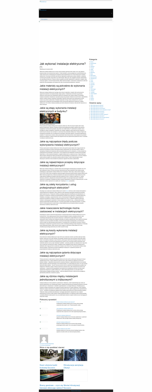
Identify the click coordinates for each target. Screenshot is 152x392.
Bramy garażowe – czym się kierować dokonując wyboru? (51, 386)
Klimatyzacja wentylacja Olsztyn (73, 366)
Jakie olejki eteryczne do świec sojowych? (99, 114)
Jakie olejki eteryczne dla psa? (96, 105)
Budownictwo (49, 58)
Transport (92, 90)
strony (67, 180)
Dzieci (91, 65)
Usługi (91, 96)
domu (67, 191)
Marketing (92, 72)
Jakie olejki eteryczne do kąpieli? (97, 113)
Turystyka (92, 92)
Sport (91, 87)
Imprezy (92, 71)
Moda (91, 74)
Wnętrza (92, 98)
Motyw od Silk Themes (76, 390)
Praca (91, 80)
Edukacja (92, 66)
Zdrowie (92, 99)
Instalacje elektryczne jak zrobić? (63, 328)
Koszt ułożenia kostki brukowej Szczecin (48, 366)
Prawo (91, 81)
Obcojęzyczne (93, 78)
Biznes (91, 61)
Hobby (91, 69)
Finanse (92, 68)
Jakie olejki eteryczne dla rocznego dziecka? (99, 117)
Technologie (93, 89)
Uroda (91, 95)
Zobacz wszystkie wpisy (57, 339)
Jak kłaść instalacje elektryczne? (63, 322)
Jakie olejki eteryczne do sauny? (97, 119)
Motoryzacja (93, 75)
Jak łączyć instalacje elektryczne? (63, 315)
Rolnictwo (92, 84)
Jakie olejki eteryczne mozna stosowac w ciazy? (100, 109)
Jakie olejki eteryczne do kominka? (97, 108)
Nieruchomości (93, 77)
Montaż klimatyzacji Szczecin (72, 386)
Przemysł (92, 83)
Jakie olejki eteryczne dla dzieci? (97, 116)
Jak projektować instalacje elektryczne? (64, 308)
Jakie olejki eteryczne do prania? (97, 111)
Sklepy (91, 86)
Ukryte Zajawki (93, 93)
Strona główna (44, 19)
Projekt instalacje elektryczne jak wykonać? (65, 302)
